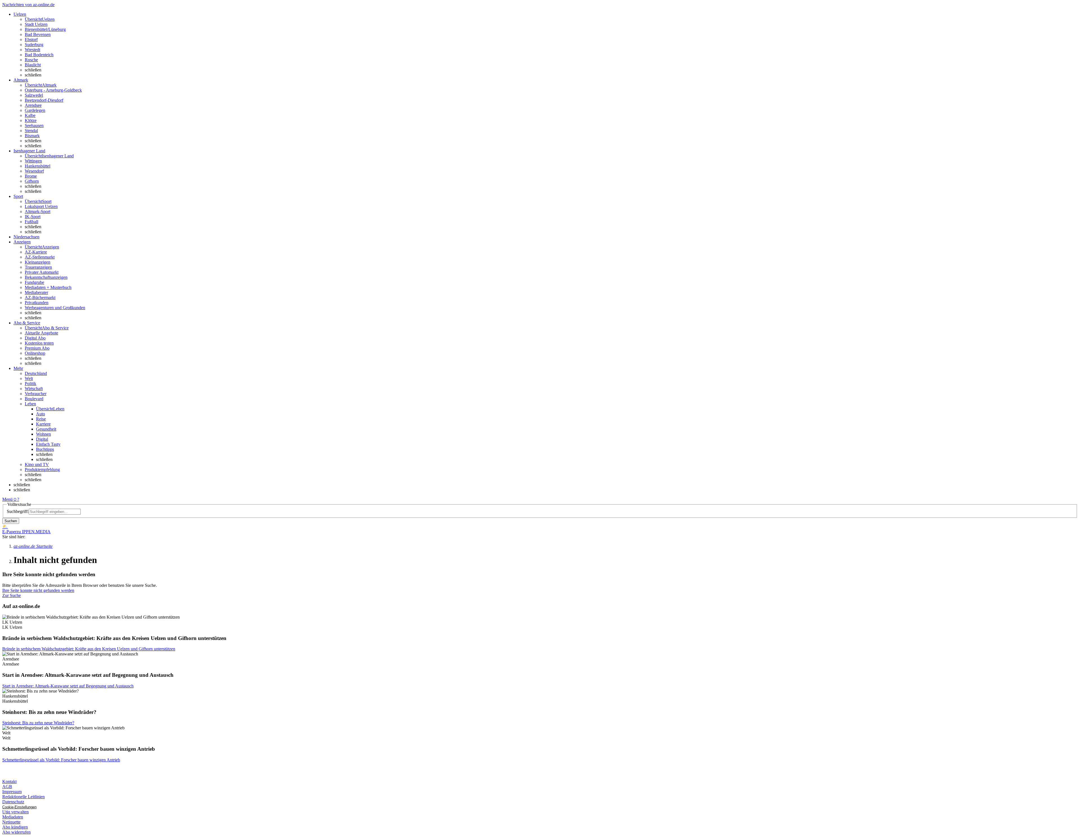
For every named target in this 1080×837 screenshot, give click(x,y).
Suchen (10, 521)
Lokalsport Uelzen (41, 206)
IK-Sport (32, 216)
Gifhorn (32, 181)
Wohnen (43, 434)
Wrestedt (32, 49)
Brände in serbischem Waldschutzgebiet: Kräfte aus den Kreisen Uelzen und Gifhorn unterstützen (88, 648)
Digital (42, 439)
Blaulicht (33, 64)
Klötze (31, 120)
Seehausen (34, 125)
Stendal (31, 130)
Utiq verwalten (15, 811)
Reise (41, 419)
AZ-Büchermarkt (40, 297)
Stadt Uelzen (36, 24)
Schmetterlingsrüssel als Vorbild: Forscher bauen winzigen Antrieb (61, 759)
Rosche (31, 59)
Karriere (43, 424)
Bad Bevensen (38, 34)
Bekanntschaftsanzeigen (46, 277)
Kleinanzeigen (37, 262)
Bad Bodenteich (39, 54)
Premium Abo (37, 348)
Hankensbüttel (37, 166)
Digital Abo (35, 338)
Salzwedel (34, 95)
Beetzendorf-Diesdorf (44, 100)
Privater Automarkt (41, 272)
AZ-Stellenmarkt (40, 257)
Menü (7, 499)
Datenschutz (13, 801)
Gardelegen (35, 110)
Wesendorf (34, 171)
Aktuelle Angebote (41, 333)
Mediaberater (36, 292)
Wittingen (33, 161)
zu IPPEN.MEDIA (34, 531)
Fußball (31, 221)
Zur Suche (11, 595)
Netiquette (11, 822)
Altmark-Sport (37, 211)
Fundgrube (34, 282)
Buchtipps (45, 449)
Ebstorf (31, 39)
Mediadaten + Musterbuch (48, 287)
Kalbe (30, 115)
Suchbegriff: (18, 511)
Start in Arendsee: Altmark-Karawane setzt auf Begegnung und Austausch (68, 686)
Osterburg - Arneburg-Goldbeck (53, 90)
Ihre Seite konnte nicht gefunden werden (38, 590)
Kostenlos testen (39, 343)
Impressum (12, 791)
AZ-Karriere (36, 252)
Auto (40, 413)
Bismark (32, 135)
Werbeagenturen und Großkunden (55, 307)
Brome (31, 176)
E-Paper (9, 531)
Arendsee (33, 105)
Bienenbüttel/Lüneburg (45, 29)
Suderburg (34, 44)
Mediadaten (12, 817)
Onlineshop (35, 353)
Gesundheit (46, 429)
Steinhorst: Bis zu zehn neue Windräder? (38, 722)
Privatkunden (36, 302)
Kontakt (9, 781)
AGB (7, 786)
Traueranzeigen (38, 267)
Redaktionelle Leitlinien (23, 796)
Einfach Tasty (48, 444)
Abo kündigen (15, 827)
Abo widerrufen (16, 832)
